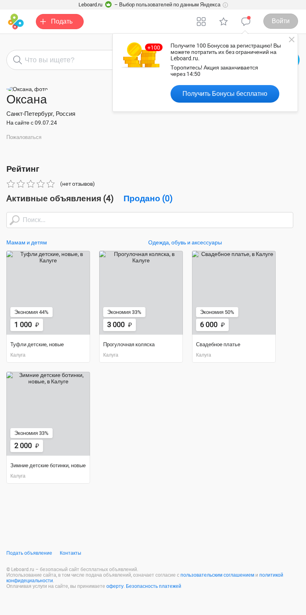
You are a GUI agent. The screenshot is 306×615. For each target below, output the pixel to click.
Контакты (70, 553)
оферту (115, 586)
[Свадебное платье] (234, 293)
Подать (62, 21)
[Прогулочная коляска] (141, 293)
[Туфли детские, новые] (48, 293)
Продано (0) (148, 198)
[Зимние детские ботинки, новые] (48, 414)
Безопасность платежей (153, 586)
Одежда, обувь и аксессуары (185, 242)
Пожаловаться (23, 137)
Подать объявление (29, 553)
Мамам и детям (26, 242)
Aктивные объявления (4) (60, 198)
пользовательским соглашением (217, 575)
